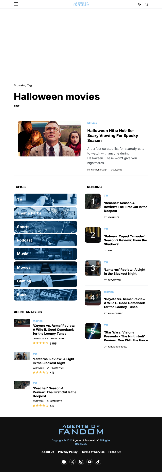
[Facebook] (64, 462)
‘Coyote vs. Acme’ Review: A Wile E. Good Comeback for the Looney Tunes (54, 329)
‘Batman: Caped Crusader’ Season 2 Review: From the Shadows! (125, 240)
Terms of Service (93, 451)
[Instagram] (81, 462)
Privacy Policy (68, 451)
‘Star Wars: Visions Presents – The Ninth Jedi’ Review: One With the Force (126, 336)
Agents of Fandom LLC (86, 440)
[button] (16, 4)
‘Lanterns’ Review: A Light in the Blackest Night (53, 361)
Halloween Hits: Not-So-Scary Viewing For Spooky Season (112, 135)
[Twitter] (72, 462)
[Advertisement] (81, 45)
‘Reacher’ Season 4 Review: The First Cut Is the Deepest (54, 392)
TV (35, 354)
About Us (47, 451)
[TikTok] (98, 462)
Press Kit (114, 451)
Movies (92, 123)
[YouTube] (89, 462)
